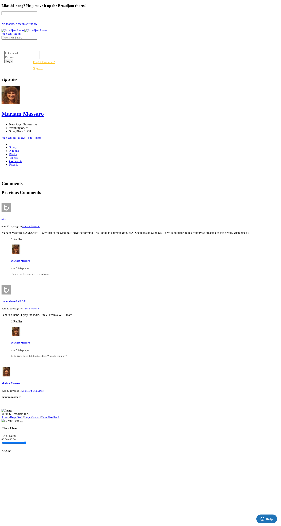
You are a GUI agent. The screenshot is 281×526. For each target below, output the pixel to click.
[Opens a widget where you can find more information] (266, 519)
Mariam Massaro (31, 226)
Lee (4, 218)
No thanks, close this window (19, 23)
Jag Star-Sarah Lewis (33, 390)
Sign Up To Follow (13, 137)
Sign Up (38, 68)
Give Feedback (50, 417)
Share (37, 137)
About (5, 417)
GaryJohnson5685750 (14, 300)
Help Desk (16, 417)
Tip (30, 137)
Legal (27, 417)
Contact (36, 417)
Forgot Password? (44, 62)
